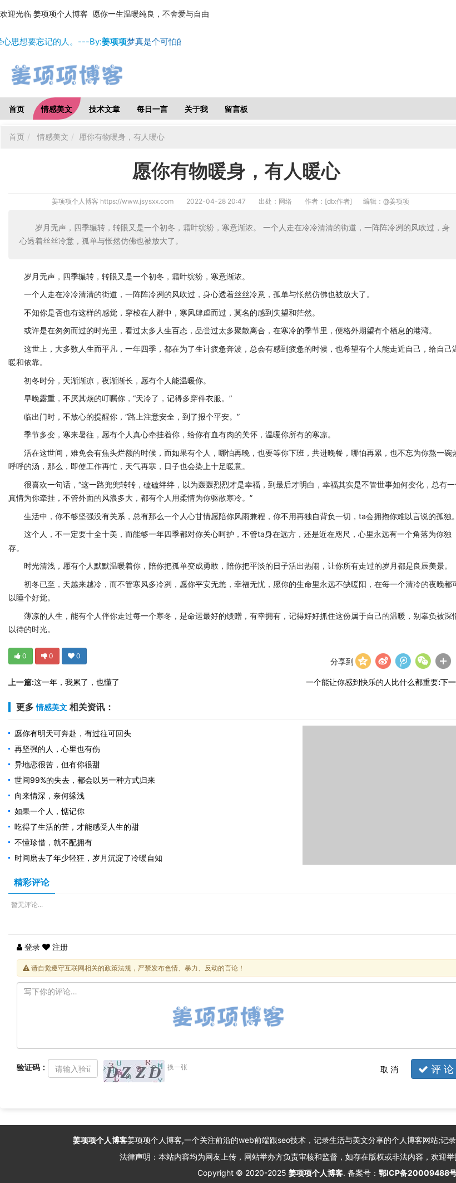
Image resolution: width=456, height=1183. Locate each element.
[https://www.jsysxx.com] (89, 75)
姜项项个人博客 (75, 201)
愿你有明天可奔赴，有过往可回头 (72, 733)
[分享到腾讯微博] (403, 661)
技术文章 (104, 109)
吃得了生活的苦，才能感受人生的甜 (76, 826)
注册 (59, 947)
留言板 (236, 109)
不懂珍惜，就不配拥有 (53, 842)
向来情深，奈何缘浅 (49, 795)
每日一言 (152, 109)
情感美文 (56, 109)
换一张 (177, 1067)
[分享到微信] (423, 661)
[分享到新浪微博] (383, 661)
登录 (31, 947)
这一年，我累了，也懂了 (77, 682)
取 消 (389, 1069)
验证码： (32, 1067)
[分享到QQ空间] (363, 661)
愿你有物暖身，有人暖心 (122, 136)
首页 (16, 109)
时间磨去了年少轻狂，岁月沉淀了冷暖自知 (88, 857)
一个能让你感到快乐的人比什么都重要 (372, 682)
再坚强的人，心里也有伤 (57, 748)
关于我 (196, 109)
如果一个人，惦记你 (49, 811)
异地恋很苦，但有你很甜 (57, 764)
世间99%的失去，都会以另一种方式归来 (84, 780)
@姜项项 (396, 201)
